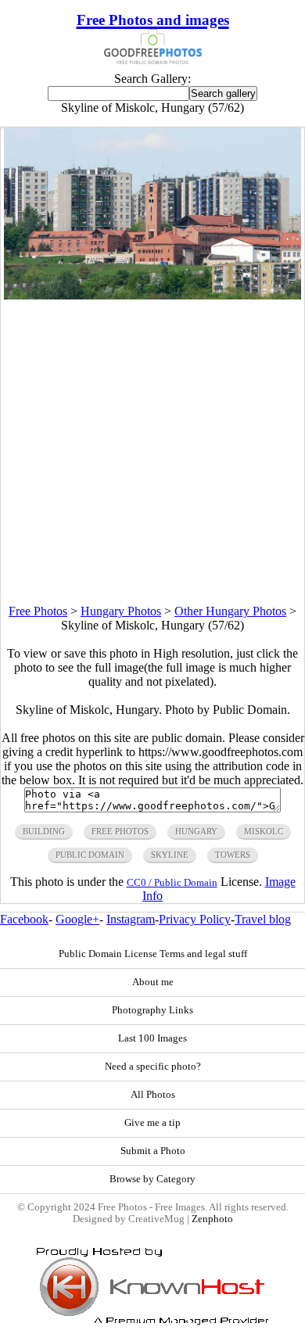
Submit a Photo (152, 1151)
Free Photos (38, 611)
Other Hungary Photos (230, 611)
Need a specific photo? (153, 1066)
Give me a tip (152, 1122)
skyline (169, 854)
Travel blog (263, 919)
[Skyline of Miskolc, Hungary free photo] (152, 295)
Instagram (130, 919)
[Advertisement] (152, 451)
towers (232, 854)
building (44, 831)
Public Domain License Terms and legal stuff (153, 953)
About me (153, 982)
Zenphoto (212, 1219)
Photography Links (152, 1010)
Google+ (77, 919)
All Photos (153, 1094)
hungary (196, 831)
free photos (120, 831)
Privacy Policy (195, 919)
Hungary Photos (121, 611)
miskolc (263, 831)
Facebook (24, 919)
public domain (90, 854)
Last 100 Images (152, 1038)
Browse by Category (152, 1179)
